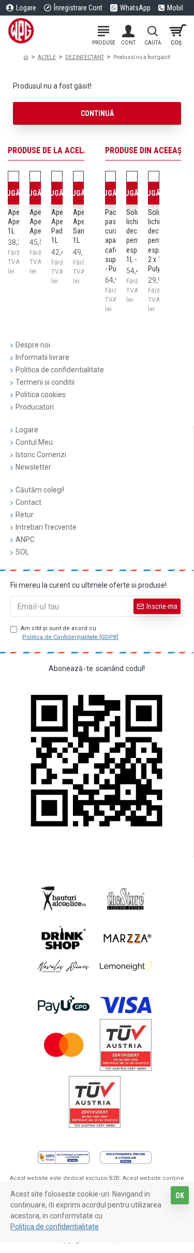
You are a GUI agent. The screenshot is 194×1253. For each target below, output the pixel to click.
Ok (179, 1195)
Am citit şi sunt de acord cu (69, 632)
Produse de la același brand (65, 150)
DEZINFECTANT (84, 57)
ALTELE (47, 57)
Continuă (97, 113)
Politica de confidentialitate (54, 1226)
